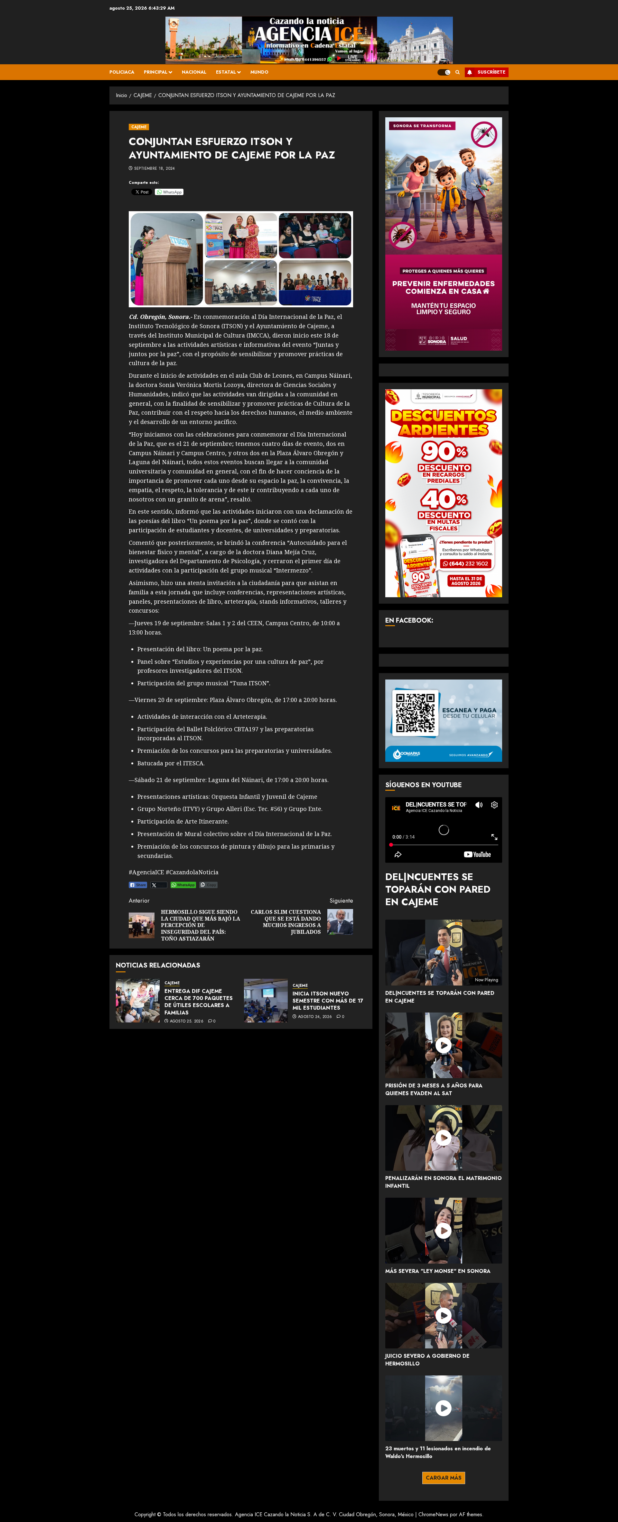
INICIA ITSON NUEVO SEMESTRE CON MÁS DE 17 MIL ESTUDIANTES (328, 1001)
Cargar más (444, 1477)
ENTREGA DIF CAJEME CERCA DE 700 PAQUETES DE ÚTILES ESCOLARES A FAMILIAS (198, 1001)
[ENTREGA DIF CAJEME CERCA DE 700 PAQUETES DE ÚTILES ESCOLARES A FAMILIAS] (138, 1000)
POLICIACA (121, 72)
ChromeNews (433, 1514)
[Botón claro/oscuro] (443, 72)
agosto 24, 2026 (315, 1017)
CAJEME (138, 127)
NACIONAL (194, 72)
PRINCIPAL (155, 72)
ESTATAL (226, 72)
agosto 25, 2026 (186, 1021)
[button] (458, 72)
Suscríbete (491, 72)
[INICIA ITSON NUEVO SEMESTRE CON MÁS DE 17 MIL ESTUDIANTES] (266, 1000)
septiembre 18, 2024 (154, 168)
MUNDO (259, 72)
